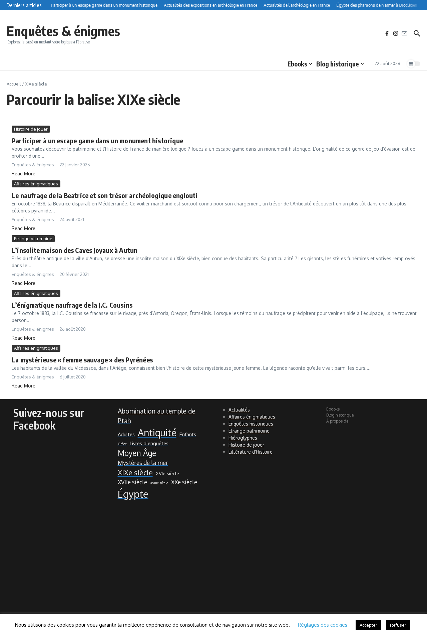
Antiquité (157, 433)
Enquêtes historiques (251, 424)
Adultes (126, 434)
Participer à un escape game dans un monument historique (97, 140)
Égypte (133, 494)
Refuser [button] (398, 625)
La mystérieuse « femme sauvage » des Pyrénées (82, 359)
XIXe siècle (135, 472)
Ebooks (297, 64)
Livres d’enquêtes (149, 443)
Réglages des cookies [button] (322, 625)
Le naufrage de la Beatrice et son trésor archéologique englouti (105, 195)
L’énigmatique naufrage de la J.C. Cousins (72, 305)
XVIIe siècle (132, 482)
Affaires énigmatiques (36, 183)
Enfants (187, 434)
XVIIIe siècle (159, 483)
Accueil (14, 84)
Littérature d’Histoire (251, 452)
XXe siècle (184, 482)
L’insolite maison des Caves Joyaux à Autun (74, 250)
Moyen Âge (137, 453)
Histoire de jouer (31, 129)
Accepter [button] (368, 625)
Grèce (122, 444)
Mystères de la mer (143, 462)
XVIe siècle (167, 473)
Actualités (239, 410)
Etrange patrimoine (33, 238)
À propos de (337, 421)
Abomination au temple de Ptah (156, 416)
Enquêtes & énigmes (63, 30)
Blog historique (337, 64)
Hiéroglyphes (243, 438)
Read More (23, 173)
